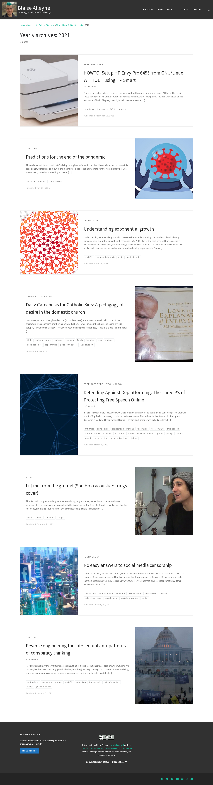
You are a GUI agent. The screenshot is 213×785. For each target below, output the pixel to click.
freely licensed (117, 745)
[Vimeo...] (182, 779)
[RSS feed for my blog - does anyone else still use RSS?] (187, 779)
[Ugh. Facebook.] (172, 779)
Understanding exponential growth (119, 229)
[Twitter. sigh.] (167, 779)
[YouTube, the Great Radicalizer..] (177, 779)
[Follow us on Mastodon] (162, 779)
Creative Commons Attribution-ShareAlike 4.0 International (106, 748)
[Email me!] (192, 779)
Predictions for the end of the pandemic (65, 157)
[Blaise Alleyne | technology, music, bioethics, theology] (9, 8)
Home (23, 25)
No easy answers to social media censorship (128, 565)
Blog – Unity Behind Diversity (40, 25)
